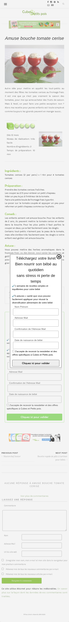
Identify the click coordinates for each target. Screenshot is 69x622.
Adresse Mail (21, 318)
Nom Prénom (21, 306)
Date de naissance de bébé (29, 340)
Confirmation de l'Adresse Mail (30, 329)
